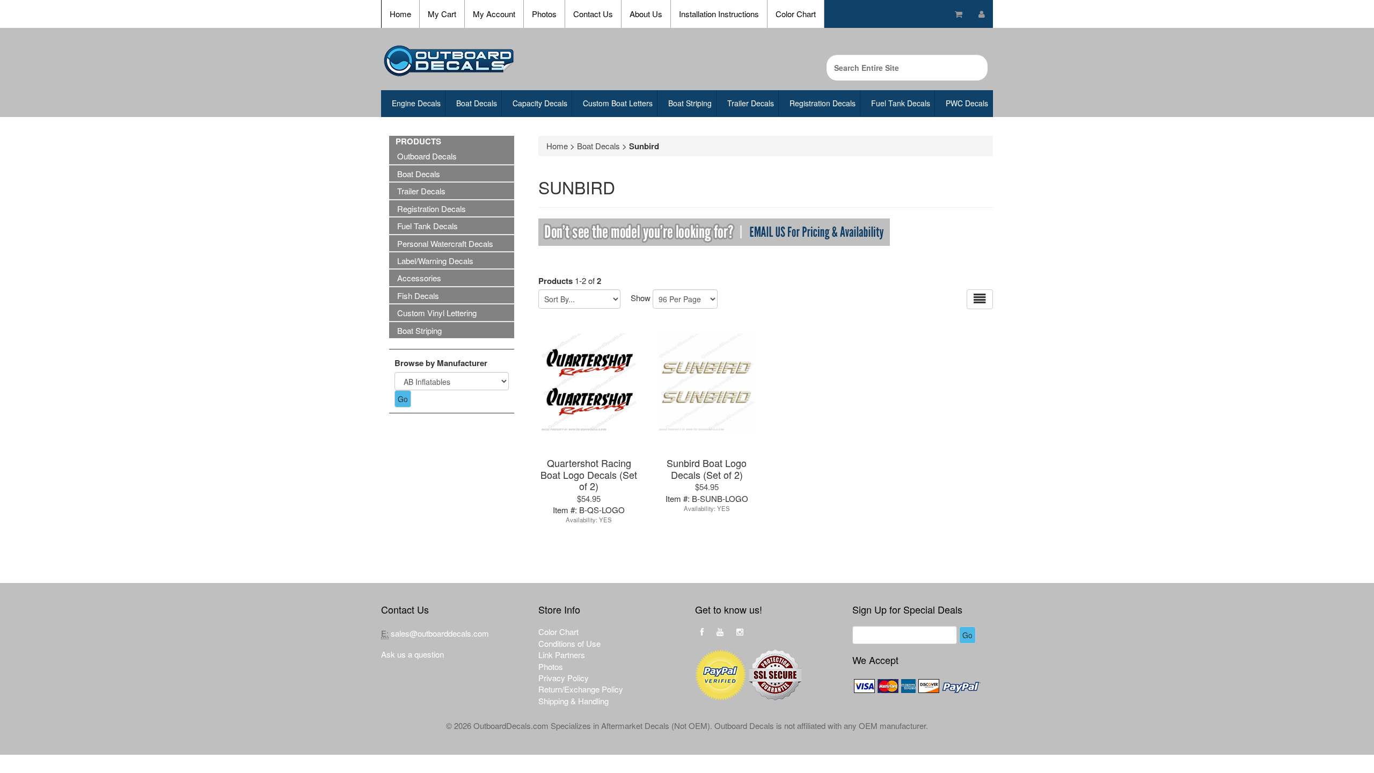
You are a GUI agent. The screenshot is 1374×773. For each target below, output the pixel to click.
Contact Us (593, 13)
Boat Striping (690, 103)
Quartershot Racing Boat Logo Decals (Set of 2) (588, 474)
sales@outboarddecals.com (440, 633)
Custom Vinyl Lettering (437, 312)
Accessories (419, 277)
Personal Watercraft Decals (445, 243)
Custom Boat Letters (618, 103)
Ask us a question (412, 654)
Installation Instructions (719, 13)
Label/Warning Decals (435, 260)
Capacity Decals (540, 103)
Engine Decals (416, 103)
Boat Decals (476, 103)
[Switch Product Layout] (980, 299)
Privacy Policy (563, 677)
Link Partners (561, 654)
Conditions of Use (569, 643)
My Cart (442, 13)
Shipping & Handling (573, 700)
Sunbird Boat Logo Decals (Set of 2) (707, 468)
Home (400, 13)
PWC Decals (967, 103)
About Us (646, 13)
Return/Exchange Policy (580, 689)
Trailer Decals (750, 103)
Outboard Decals (427, 156)
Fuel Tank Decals (900, 103)
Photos (544, 13)
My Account (494, 13)
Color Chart (796, 13)
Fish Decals (418, 295)
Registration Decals (823, 103)
